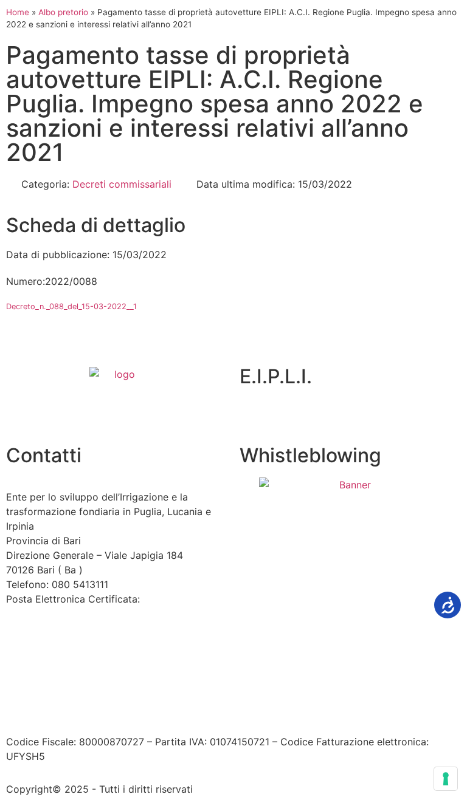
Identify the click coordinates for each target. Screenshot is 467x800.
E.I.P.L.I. (276, 376)
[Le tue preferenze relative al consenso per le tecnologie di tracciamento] (445, 778)
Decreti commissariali (121, 184)
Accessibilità (113, 691)
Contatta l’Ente (40, 691)
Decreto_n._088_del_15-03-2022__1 (71, 306)
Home (17, 12)
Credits (342, 691)
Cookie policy (285, 691)
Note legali (176, 691)
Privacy (225, 691)
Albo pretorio (63, 12)
